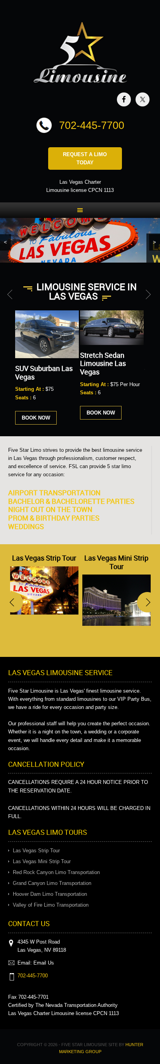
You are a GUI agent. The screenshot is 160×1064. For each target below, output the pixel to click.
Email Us (43, 963)
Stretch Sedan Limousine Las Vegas (103, 363)
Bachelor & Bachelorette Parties (71, 501)
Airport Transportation (54, 492)
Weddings (26, 526)
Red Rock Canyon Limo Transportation (56, 872)
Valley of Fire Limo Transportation (51, 905)
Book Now (36, 418)
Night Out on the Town (50, 509)
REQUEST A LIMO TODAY (85, 158)
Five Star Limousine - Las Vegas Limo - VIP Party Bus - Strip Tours (80, 54)
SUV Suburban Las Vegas (44, 372)
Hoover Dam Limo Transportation (50, 894)
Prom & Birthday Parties (53, 517)
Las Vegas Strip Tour (44, 557)
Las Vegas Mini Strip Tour (116, 562)
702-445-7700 (91, 125)
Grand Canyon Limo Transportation (52, 883)
